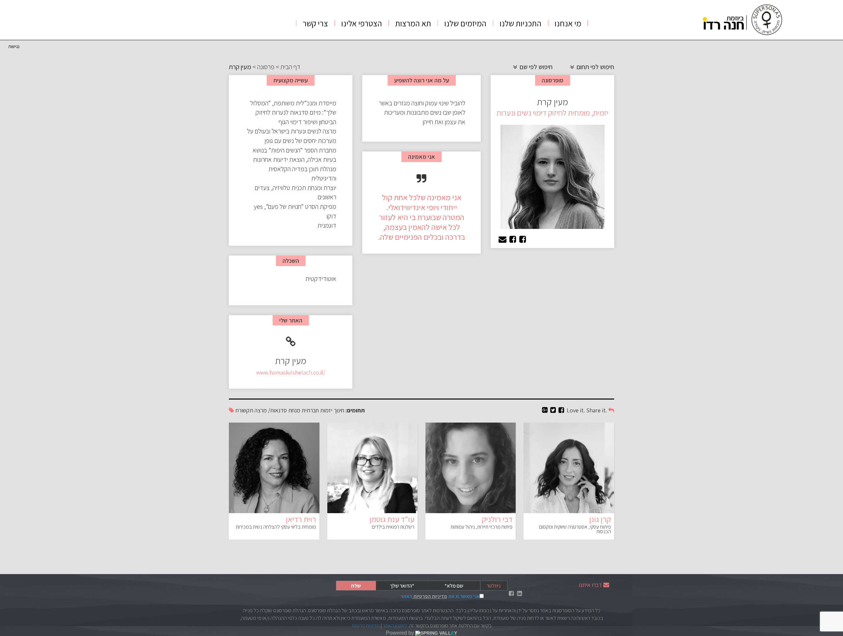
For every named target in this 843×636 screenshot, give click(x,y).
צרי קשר (315, 23)
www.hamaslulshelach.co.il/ (290, 372)
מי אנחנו (568, 23)
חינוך (339, 410)
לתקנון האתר (395, 625)
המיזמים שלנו (465, 23)
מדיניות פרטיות (366, 625)
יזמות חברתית (317, 410)
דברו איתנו (590, 585)
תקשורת (244, 410)
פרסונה (265, 67)
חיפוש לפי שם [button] (535, 67)
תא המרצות (413, 23)
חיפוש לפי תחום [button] (594, 67)
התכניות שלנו (520, 23)
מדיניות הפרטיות (429, 596)
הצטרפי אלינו (361, 23)
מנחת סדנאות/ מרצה (277, 410)
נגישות (13, 46)
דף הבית (290, 67)
